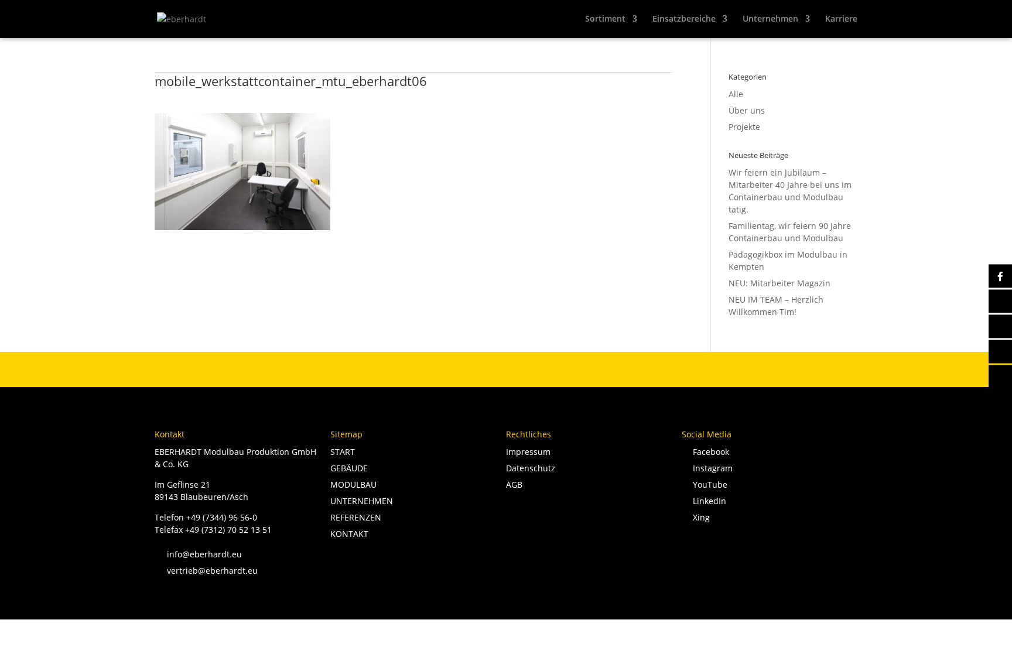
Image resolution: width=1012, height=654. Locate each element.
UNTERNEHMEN (361, 500)
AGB (514, 484)
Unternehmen (770, 19)
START (342, 451)
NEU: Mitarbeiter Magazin (779, 283)
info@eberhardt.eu (198, 554)
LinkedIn (707, 500)
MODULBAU (353, 484)
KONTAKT (349, 533)
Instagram (710, 468)
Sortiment (605, 19)
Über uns (747, 110)
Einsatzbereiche (684, 19)
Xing (699, 517)
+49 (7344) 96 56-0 (221, 517)
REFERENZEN (355, 517)
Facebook (708, 451)
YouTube (707, 484)
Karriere (841, 19)
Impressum (528, 451)
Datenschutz (530, 468)
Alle (736, 94)
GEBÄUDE (349, 468)
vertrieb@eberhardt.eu (206, 570)
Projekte (744, 126)
